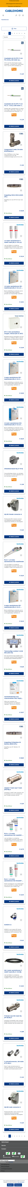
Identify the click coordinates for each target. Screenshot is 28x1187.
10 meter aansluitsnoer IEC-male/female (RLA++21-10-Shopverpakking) (13, 424)
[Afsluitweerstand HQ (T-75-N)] (14, 459)
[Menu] (3, 15)
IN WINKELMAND (14, 80)
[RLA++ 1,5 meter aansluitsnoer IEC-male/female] (14, 550)
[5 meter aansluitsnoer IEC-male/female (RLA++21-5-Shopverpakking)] (14, 596)
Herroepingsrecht (5, 1164)
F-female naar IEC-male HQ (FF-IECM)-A (13, 1016)
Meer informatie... (21, 1182)
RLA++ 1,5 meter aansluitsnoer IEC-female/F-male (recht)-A (13, 880)
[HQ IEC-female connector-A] (14, 504)
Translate (11, 1162)
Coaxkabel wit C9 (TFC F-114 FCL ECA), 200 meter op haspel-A (13, 59)
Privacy (3, 1170)
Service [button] (3, 1145)
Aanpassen (18, 1185)
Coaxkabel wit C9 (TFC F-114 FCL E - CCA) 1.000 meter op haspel (13, 104)
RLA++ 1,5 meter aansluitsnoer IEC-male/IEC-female (13, 834)
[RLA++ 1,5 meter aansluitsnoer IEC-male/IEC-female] (14, 824)
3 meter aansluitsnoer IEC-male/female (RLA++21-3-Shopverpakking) (12, 378)
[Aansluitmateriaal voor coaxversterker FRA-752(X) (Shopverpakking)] (14, 687)
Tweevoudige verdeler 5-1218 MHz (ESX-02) (13, 652)
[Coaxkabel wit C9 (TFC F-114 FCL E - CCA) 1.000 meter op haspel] (14, 94)
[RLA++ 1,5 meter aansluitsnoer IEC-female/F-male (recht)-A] (14, 869)
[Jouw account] (23, 15)
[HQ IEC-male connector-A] (14, 1097)
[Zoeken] (16, 15)
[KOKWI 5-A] (14, 915)
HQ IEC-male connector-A (12, 1107)
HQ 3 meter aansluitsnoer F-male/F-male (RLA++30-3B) (13, 971)
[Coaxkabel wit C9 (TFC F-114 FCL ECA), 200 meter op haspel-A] (14, 48)
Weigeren (10, 1185)
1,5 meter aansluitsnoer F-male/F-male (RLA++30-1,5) (13, 241)
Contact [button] (3, 1149)
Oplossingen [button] (5, 1142)
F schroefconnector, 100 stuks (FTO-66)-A (14, 1062)
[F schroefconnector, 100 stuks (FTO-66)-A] (14, 1052)
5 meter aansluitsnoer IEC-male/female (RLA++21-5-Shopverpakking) (12, 606)
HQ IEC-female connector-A (13, 514)
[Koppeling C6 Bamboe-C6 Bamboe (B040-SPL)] (14, 732)
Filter (15, 28)
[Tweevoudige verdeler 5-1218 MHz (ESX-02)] (14, 641)
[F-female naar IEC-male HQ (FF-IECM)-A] (14, 1006)
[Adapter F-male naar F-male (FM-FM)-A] (14, 778)
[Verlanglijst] (19, 15)
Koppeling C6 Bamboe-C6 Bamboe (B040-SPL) (12, 743)
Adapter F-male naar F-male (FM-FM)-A (13, 788)
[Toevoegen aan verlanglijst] (21, 53)
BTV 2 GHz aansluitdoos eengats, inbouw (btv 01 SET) (13, 332)
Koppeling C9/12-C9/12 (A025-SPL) (13, 195)
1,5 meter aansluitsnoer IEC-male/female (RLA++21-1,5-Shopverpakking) (13, 287)
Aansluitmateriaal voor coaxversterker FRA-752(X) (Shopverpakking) (12, 697)
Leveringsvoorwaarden (6, 1168)
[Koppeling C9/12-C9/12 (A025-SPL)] (14, 185)
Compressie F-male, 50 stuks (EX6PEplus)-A (13, 150)
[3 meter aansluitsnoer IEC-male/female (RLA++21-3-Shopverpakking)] (14, 368)
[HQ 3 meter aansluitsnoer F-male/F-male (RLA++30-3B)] (14, 960)
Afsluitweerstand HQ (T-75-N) (13, 468)
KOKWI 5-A (7, 924)
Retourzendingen (5, 1166)
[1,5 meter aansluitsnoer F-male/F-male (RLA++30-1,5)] (14, 231)
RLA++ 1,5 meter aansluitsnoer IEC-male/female (14, 560)
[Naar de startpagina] (14, 11)
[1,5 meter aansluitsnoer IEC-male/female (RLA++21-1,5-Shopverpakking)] (14, 276)
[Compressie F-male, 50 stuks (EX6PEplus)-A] (14, 140)
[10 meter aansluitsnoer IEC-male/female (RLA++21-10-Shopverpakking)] (14, 413)
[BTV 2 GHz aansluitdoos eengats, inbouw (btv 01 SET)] (14, 322)
